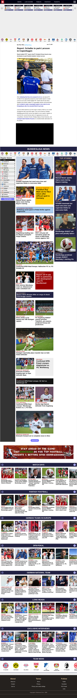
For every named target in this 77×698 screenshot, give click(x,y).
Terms (38, 681)
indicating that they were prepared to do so (31, 97)
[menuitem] (8, 1)
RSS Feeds (64, 686)
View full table (8, 199)
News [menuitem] (19, 2)
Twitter (64, 681)
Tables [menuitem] (38, 2)
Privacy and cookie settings (38, 686)
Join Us (13, 686)
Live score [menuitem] (29, 2)
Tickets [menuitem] (57, 2)
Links (64, 688)
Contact (13, 684)
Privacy (38, 684)
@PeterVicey (28, 45)
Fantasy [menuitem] (48, 2)
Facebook (64, 684)
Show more (35, 440)
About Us (13, 681)
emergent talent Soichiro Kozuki (25, 118)
